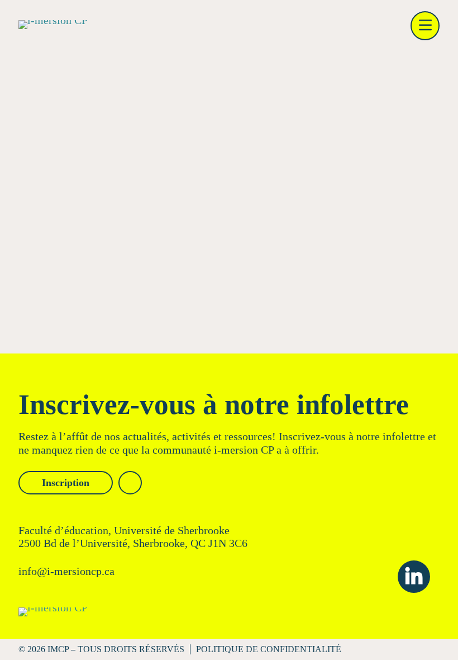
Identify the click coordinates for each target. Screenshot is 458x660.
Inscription (65, 482)
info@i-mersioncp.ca (66, 571)
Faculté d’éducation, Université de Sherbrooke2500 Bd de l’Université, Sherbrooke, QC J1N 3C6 (132, 536)
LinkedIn (414, 576)
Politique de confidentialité (268, 649)
